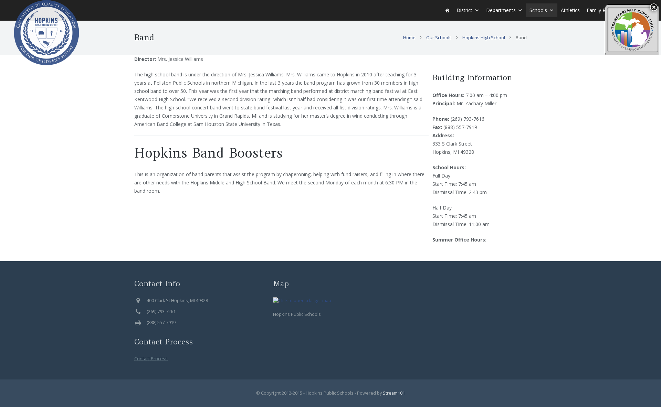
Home (409, 37)
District (464, 10)
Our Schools (439, 37)
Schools (538, 10)
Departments (501, 10)
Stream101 (394, 393)
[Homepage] (447, 10)
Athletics (570, 10)
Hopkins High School (483, 37)
